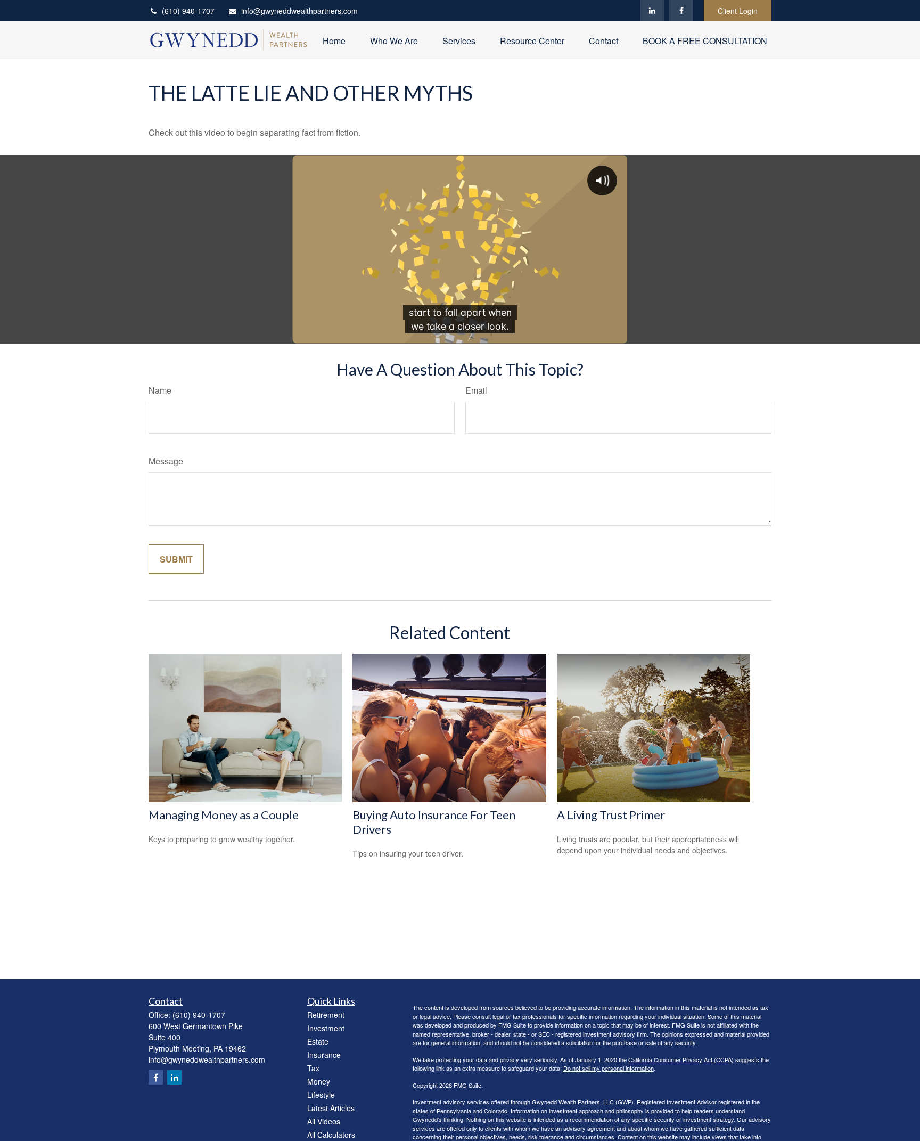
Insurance (324, 1054)
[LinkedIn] (652, 10)
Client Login (738, 10)
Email (476, 390)
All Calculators (331, 1134)
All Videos (323, 1121)
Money (318, 1081)
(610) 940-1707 (188, 10)
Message (166, 461)
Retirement (325, 1014)
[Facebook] (681, 10)
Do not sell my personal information (608, 1068)
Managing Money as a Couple (224, 815)
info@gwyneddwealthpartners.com (299, 10)
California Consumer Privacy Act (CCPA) (681, 1059)
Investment (325, 1028)
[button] (334, 40)
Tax (313, 1068)
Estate (317, 1041)
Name (160, 390)
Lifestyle (321, 1094)
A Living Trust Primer (611, 815)
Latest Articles (331, 1108)
